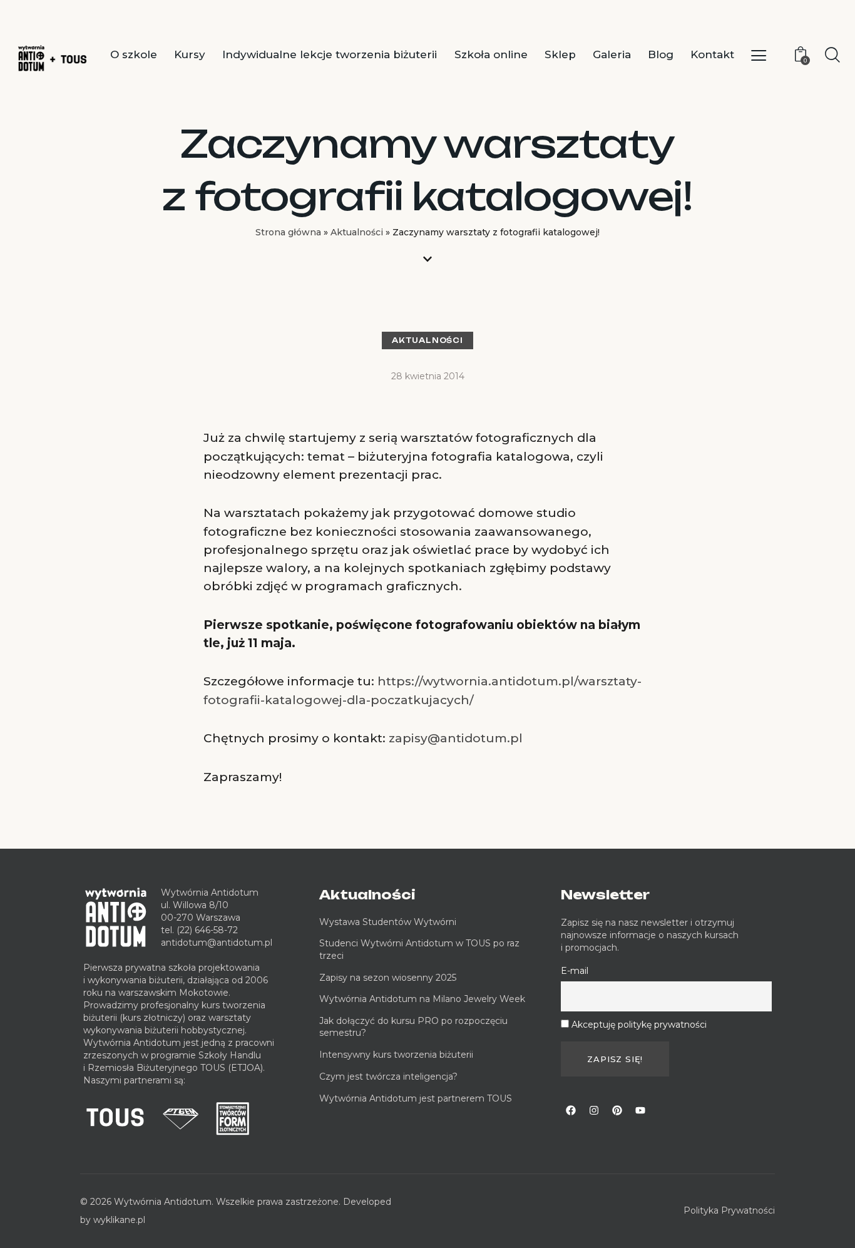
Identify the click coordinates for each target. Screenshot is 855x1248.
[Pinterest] (617, 1110)
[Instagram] (594, 1110)
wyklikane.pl (119, 1219)
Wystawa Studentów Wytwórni (387, 922)
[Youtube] (640, 1110)
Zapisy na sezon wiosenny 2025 (387, 977)
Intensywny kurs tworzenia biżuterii (397, 1054)
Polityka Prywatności (729, 1210)
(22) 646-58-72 (207, 930)
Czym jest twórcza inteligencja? (388, 1076)
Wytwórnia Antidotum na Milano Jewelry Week (422, 999)
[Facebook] (571, 1110)
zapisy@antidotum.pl (456, 738)
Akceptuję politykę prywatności (639, 1024)
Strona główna (288, 232)
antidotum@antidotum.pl (216, 942)
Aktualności (356, 232)
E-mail (574, 970)
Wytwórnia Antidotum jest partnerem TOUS (415, 1098)
